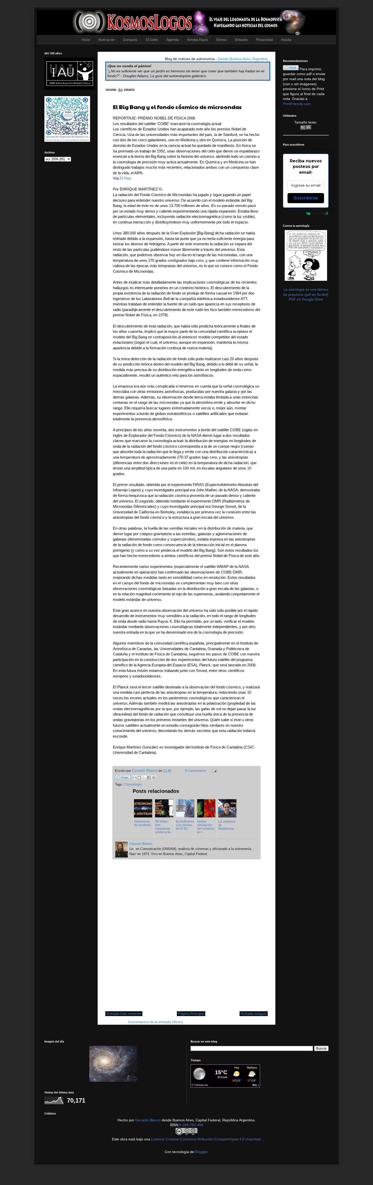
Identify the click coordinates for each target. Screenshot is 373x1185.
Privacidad (264, 40)
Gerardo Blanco (148, 1120)
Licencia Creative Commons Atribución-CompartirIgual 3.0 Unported (205, 1139)
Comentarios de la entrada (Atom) (155, 1022)
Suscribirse (306, 198)
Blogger (201, 1152)
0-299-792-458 (191, 1125)
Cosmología (133, 784)
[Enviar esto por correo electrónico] (134, 777)
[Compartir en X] (144, 777)
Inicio (86, 40)
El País (125, 178)
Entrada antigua (253, 1014)
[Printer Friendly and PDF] (123, 778)
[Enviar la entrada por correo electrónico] (214, 771)
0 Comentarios (195, 771)
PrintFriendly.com (297, 104)
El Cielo (152, 40)
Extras (221, 40)
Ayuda (286, 40)
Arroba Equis (197, 40)
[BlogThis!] (139, 777)
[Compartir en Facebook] (148, 777)
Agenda (172, 40)
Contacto (130, 40)
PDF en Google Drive (306, 299)
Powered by (293, 213)
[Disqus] (186, 938)
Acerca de (106, 40)
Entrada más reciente (124, 1014)
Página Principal (191, 1014)
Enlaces (241, 40)
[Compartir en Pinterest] (153, 777)
